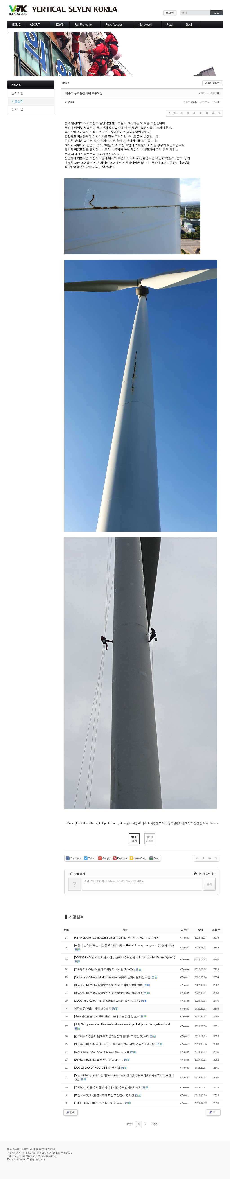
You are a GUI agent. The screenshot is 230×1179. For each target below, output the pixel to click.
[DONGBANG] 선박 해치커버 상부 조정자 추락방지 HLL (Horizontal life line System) (124, 957)
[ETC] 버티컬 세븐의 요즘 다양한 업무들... (99, 1103)
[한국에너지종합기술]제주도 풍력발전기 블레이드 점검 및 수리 (112, 1036)
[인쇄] (213, 113)
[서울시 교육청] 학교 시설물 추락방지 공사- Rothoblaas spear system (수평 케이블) (124, 945)
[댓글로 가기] (207, 113)
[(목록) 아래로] (200, 113)
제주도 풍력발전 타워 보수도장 (83, 93)
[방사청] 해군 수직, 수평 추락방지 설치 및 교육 (102, 1052)
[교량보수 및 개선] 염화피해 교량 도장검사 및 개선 (104, 1095)
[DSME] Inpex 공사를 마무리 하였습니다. (99, 1059)
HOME (16, 24)
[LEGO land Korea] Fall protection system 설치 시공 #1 (107, 1000)
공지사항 (17, 93)
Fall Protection (83, 24)
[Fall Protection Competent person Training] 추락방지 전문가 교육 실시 (116, 937)
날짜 (200, 929)
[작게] (188, 113)
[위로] (194, 113)
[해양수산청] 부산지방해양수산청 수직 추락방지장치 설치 (109, 985)
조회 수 (216, 929)
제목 (125, 929)
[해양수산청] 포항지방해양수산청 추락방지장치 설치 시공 (109, 992)
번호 (66, 929)
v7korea (69, 102)
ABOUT (35, 24)
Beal (189, 24)
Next (154, 1124)
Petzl (169, 24)
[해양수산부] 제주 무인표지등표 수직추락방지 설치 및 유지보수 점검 (115, 1044)
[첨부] (219, 113)
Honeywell (145, 24)
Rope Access (114, 24)
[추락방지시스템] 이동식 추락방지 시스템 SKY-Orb (104, 969)
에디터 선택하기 (206, 873)
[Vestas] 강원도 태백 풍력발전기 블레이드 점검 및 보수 (107, 1016)
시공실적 (17, 101)
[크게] (182, 113)
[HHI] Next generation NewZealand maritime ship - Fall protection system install (122, 1024)
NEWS (59, 24)
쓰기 (214, 1112)
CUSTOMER (20, 30)
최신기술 (17, 109)
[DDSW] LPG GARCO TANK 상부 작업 (97, 1067)
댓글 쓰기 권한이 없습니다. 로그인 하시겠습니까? (113, 881)
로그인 (170, 12)
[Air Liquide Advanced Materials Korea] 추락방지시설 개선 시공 (112, 977)
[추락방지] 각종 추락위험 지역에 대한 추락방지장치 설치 (108, 1087)
